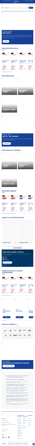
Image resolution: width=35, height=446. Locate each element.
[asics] (24, 330)
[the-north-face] (29, 330)
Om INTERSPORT (25, 416)
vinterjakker (8, 388)
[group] (8, 309)
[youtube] (9, 437)
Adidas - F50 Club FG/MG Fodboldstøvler (5, 285)
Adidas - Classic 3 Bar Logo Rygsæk (23, 61)
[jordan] (6, 335)
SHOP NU (6, 41)
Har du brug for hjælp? (20, 416)
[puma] (15, 330)
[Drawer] (2, 7)
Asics (9, 399)
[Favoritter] (30, 4)
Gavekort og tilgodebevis (19, 431)
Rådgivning (30, 415)
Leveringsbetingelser (16, 444)
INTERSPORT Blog (25, 428)
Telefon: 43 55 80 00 (5, 420)
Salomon (20, 399)
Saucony (17, 399)
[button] (30, 62)
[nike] (6, 330)
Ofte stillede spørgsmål (19, 428)
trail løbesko (21, 388)
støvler (14, 388)
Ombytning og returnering (20, 423)
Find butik (24, 417)
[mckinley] (24, 335)
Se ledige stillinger (8, 365)
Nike (27, 398)
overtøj (24, 387)
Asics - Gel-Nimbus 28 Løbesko (5, 61)
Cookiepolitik (20, 425)
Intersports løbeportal (19, 420)
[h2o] (15, 335)
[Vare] (5, 56)
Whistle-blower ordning (20, 436)
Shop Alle (3, 49)
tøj (16, 385)
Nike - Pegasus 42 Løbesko (5, 203)
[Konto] (29, 4)
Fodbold (29, 418)
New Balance (12, 399)
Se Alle (17, 324)
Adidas (7, 399)
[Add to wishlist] (8, 53)
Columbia (10, 390)
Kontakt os (19, 417)
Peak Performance (17, 390)
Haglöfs (13, 390)
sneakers (13, 404)
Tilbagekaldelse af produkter (20, 433)
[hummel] (10, 335)
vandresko (16, 388)
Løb (28, 417)
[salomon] (20, 335)
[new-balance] (20, 330)
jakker (26, 387)
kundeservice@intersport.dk (6, 422)
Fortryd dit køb (20, 438)
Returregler (10, 444)
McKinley (7, 390)
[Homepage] (5, 4)
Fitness (29, 422)
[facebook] (6, 437)
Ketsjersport (30, 420)
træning (7, 382)
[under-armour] (29, 335)
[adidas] (10, 330)
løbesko (18, 400)
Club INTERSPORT (25, 420)
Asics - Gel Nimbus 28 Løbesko (14, 61)
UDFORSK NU (6, 143)
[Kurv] (32, 4)
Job (23, 425)
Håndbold (29, 424)
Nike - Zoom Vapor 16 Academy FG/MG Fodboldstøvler (23, 285)
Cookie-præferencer (24, 444)
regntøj (11, 388)
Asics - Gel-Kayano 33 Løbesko (23, 203)
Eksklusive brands (24, 423)
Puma (15, 399)
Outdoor (29, 425)
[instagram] (3, 437)
